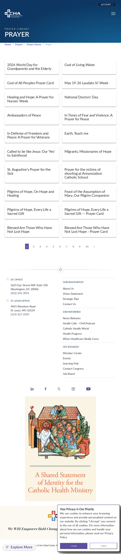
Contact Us (69, 304)
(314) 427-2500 (20, 314)
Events (67, 358)
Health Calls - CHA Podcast (79, 323)
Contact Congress (73, 368)
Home (8, 44)
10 (87, 246)
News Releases (72, 318)
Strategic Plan (71, 299)
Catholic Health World (76, 328)
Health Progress (72, 333)
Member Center (72, 353)
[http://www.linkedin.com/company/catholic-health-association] (32, 389)
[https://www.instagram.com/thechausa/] (73, 389)
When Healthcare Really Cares (81, 339)
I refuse (103, 546)
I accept (74, 546)
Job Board (69, 373)
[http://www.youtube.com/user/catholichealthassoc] (88, 389)
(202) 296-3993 (20, 293)
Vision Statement (73, 293)
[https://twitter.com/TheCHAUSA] (58, 389)
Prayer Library (34, 44)
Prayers (19, 44)
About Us (68, 288)
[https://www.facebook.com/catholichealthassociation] (45, 389)
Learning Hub (71, 363)
